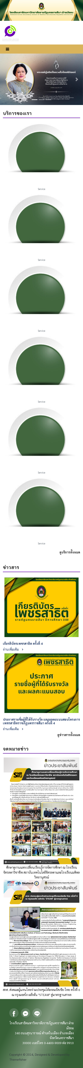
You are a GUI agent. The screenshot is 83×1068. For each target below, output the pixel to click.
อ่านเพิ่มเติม (11, 649)
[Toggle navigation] (7, 49)
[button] (6, 79)
